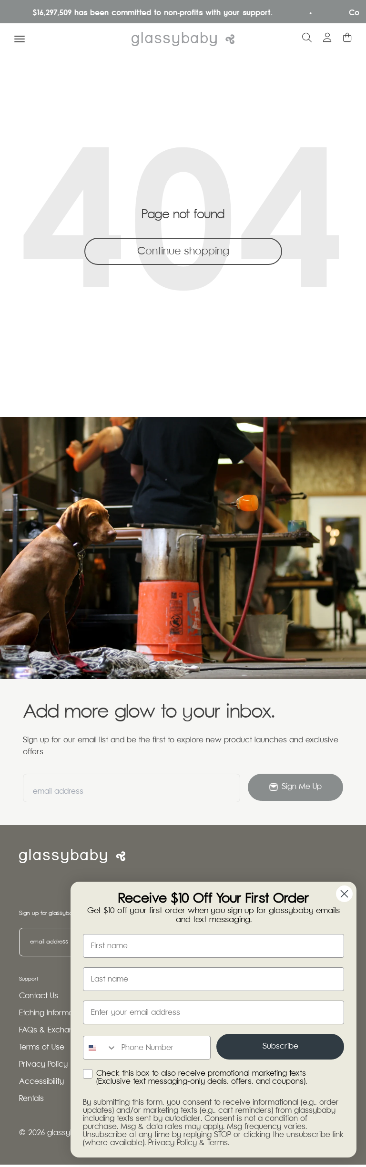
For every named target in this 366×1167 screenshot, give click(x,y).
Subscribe (280, 1046)
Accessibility (41, 1081)
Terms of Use (41, 1047)
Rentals (31, 1098)
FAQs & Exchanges (53, 1030)
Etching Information (52, 1013)
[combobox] (100, 1047)
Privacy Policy (43, 1064)
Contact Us (38, 996)
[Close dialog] (344, 893)
